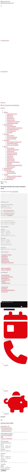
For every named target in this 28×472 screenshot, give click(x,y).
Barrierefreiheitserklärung (8, 290)
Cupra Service (5, 259)
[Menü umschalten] (1, 6)
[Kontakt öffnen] (5, 1)
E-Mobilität (6, 140)
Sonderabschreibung (12, 143)
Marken (6, 112)
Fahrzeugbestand (11, 126)
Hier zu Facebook (5, 268)
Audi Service (10, 115)
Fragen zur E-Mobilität (12, 145)
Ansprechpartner (11, 173)
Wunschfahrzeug (11, 131)
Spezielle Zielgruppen (12, 123)
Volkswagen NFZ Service (13, 121)
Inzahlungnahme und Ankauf (14, 128)
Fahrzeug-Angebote (12, 137)
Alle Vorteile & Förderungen (14, 142)
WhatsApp (10, 215)
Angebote (6, 134)
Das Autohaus (10, 171)
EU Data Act (4, 291)
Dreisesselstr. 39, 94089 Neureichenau (6, 427)
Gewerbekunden (8, 168)
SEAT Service (10, 117)
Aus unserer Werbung (7, 276)
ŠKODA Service (11, 120)
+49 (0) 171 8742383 (6, 438)
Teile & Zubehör (11, 166)
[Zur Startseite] (7, 3)
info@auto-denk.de (9, 213)
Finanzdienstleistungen (13, 129)
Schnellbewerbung (8, 179)
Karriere (3, 281)
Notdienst (9, 163)
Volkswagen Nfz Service (7, 262)
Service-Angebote (11, 138)
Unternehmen (7, 170)
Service (5, 146)
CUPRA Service (10, 118)
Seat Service (4, 258)
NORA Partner (10, 151)
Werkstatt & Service (12, 152)
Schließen (3, 470)
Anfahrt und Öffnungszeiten (14, 176)
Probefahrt (10, 132)
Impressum (4, 288)
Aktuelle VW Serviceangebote (14, 165)
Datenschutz (4, 287)
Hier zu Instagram (6, 269)
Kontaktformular (11, 177)
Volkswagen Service (12, 114)
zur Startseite (14, 191)
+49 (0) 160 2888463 (6, 435)
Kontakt (6, 174)
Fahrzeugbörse (5, 275)
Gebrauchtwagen (8, 124)
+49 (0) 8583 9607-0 (8, 210)
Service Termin (10, 148)
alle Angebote (10, 135)
